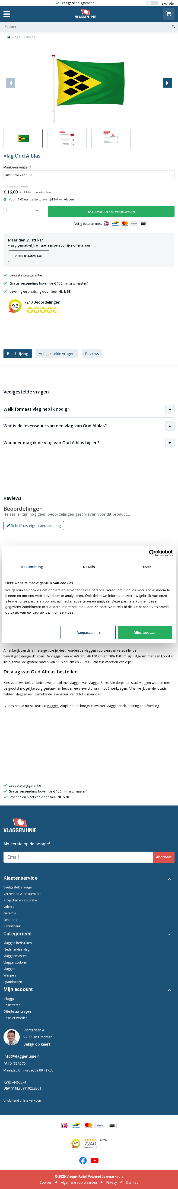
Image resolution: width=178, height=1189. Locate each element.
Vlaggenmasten (15, 956)
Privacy (111, 1182)
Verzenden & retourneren (22, 893)
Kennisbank (12, 926)
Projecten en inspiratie (20, 900)
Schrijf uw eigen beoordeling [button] (35, 525)
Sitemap (132, 1182)
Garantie (9, 913)
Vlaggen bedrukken (17, 943)
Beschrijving (17, 353)
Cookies (46, 1182)
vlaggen (53, 706)
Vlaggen (9, 969)
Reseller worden (15, 1018)
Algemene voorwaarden (79, 1182)
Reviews (92, 353)
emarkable (114, 1176)
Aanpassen (85, 632)
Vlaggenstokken (15, 962)
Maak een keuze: (17, 167)
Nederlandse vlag (16, 949)
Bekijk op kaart (37, 1044)
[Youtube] (94, 1160)
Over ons (10, 919)
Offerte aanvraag (28, 256)
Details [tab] (89, 566)
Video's (8, 906)
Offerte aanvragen (17, 1011)
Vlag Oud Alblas (23, 37)
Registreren (12, 1005)
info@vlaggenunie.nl (22, 1056)
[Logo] (86, 14)
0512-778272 (14, 1063)
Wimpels (9, 975)
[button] (167, 83)
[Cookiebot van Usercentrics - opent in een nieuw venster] (152, 552)
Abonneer (164, 857)
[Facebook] (83, 1160)
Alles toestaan (145, 632)
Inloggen (9, 998)
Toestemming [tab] (31, 566)
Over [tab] (147, 566)
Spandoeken (12, 982)
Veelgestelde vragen (56, 353)
